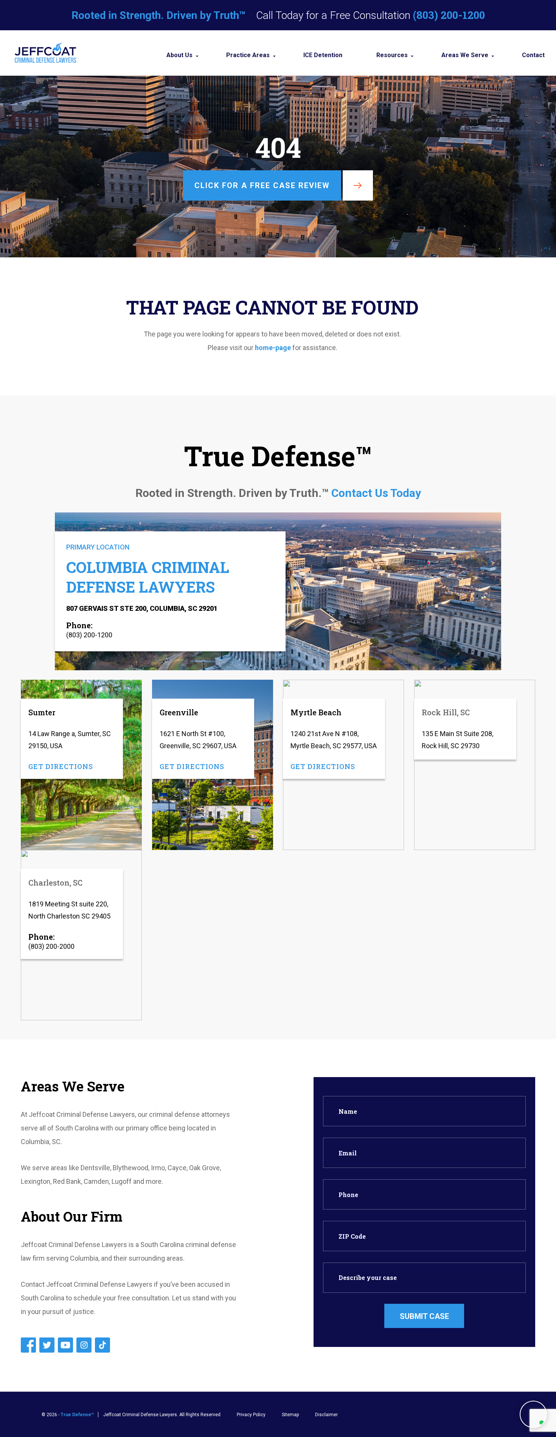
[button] (533, 1414)
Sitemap (290, 1414)
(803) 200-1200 (449, 15)
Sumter (41, 712)
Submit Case (424, 1316)
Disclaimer (326, 1414)
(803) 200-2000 (51, 946)
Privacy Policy (251, 1414)
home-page (273, 348)
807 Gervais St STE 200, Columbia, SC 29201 (141, 608)
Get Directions (60, 766)
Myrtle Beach (316, 712)
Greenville (179, 712)
